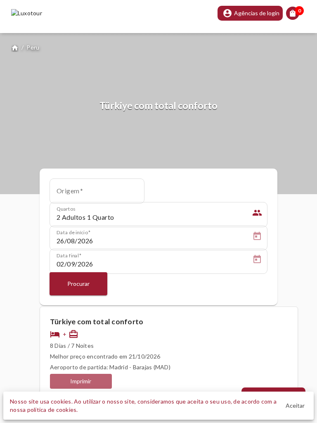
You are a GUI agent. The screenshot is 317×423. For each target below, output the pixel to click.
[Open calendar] (257, 237)
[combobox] (97, 194)
